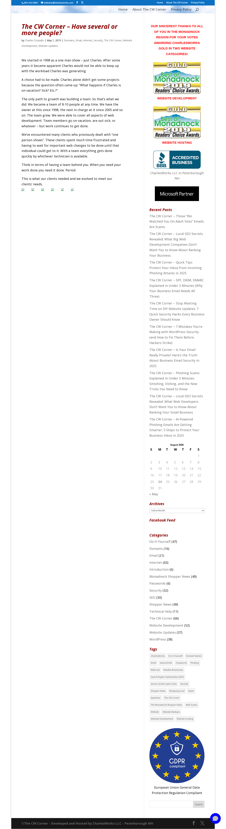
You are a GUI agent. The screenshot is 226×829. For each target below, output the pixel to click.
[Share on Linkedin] (65, 192)
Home (160, 3)
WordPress (157, 639)
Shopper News (160, 604)
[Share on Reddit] (45, 192)
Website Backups (171, 711)
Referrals (155, 669)
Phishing (195, 662)
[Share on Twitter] (35, 192)
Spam (191, 690)
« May (153, 494)
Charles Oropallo (34, 40)
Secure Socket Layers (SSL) (164, 683)
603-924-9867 (31, 2)
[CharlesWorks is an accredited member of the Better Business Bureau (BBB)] (177, 167)
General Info (166, 662)
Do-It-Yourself (160, 541)
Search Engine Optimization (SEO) (167, 676)
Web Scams (191, 704)
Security (98, 40)
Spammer (155, 697)
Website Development (166, 625)
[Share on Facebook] (26, 192)
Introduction (159, 569)
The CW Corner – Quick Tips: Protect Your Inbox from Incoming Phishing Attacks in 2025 (175, 267)
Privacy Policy (197, 3)
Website (155, 711)
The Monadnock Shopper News (166, 704)
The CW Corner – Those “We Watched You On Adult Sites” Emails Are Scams (176, 221)
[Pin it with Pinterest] (55, 192)
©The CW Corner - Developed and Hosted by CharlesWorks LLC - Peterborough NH (87, 823)
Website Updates (48, 45)
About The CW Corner (177, 3)
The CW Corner (112, 40)
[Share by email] (75, 192)
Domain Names (194, 655)
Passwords (157, 583)
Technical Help (160, 611)
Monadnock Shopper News (169, 576)
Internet (87, 40)
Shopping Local (177, 690)
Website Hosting (185, 718)
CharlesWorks (158, 655)
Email (79, 40)
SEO (152, 597)
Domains (69, 40)
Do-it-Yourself (175, 655)
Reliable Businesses (173, 669)
